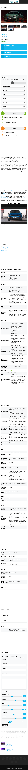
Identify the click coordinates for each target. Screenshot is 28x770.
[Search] (26, 2)
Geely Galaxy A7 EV (5, 250)
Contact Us (23, 766)
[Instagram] (10, 758)
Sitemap (4, 766)
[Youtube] (12, 762)
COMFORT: (4, 712)
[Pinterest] (14, 758)
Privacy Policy (9, 766)
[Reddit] (17, 758)
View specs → (9, 745)
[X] (24, 758)
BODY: (3, 703)
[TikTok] (21, 758)
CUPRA (5, 740)
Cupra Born (11, 190)
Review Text (5, 678)
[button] (2, 2)
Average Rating (5, 722)
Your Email (4, 668)
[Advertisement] (14, 66)
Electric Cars (7, 37)
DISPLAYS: (4, 708)
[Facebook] (3, 758)
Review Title (5, 673)
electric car (5, 193)
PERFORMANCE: (5, 694)
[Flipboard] (7, 758)
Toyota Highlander (4, 247)
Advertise (18, 766)
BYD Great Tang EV (5, 248)
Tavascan (3, 196)
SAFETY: (4, 716)
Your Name (5, 663)
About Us (14, 766)
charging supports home (6, 171)
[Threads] (15, 762)
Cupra (4, 156)
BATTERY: (4, 699)
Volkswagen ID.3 (4, 197)
